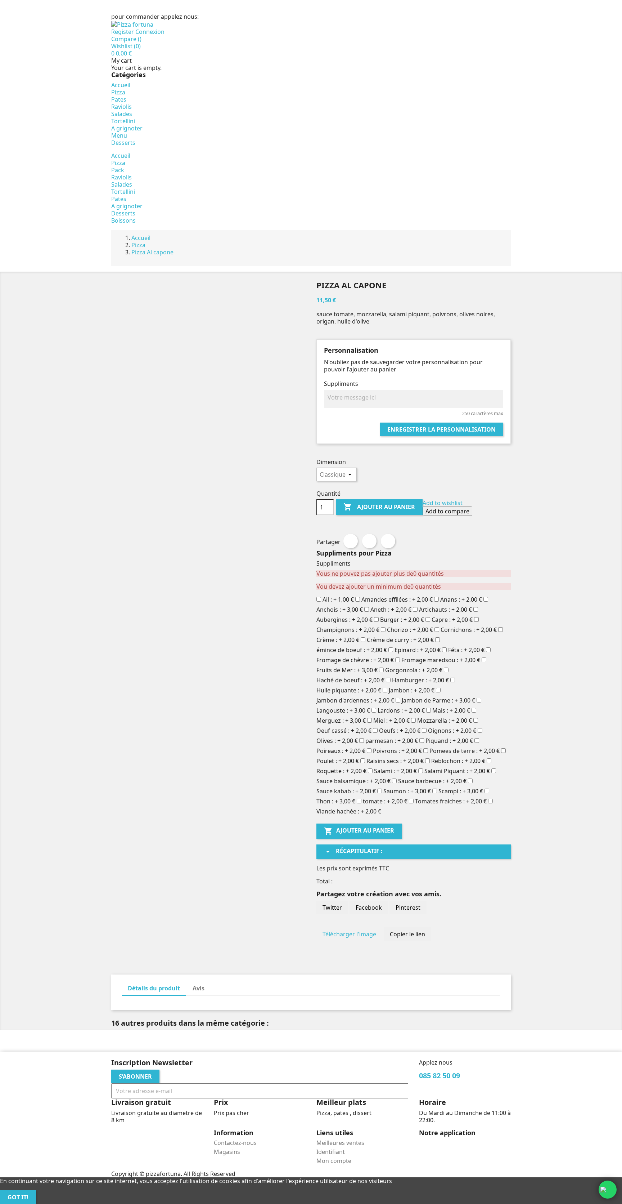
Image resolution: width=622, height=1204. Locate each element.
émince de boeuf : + (351, 650)
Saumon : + (407, 791)
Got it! (18, 1197)
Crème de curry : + (400, 639)
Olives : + (337, 740)
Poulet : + (337, 760)
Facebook (369, 907)
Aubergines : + (344, 619)
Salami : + (395, 771)
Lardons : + (401, 710)
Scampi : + (460, 791)
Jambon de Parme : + (438, 700)
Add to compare (447, 511)
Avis (198, 988)
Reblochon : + (458, 760)
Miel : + (391, 720)
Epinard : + (418, 650)
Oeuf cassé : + (343, 730)
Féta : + (466, 650)
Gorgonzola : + (413, 670)
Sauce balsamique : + (353, 781)
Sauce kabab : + (346, 791)
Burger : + (402, 619)
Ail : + (338, 599)
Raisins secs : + (395, 760)
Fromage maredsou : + (440, 660)
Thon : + (335, 801)
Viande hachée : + (348, 811)
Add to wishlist (443, 503)
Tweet (369, 541)
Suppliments (341, 383)
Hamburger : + (420, 680)
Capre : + (452, 619)
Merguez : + (341, 720)
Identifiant (330, 1152)
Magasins (227, 1152)
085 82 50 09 (217, 17)
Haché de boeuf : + (350, 680)
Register (123, 32)
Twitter (332, 907)
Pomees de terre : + (464, 750)
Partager (350, 541)
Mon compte (333, 1161)
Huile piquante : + (348, 690)
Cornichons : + (469, 629)
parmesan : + (391, 740)
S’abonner (135, 1076)
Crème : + (337, 639)
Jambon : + (411, 690)
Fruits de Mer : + (347, 670)
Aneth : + (390, 609)
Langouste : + (343, 710)
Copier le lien (407, 934)
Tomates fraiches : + (451, 801)
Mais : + (451, 710)
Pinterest (388, 541)
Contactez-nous (235, 1143)
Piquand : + (449, 740)
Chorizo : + (410, 629)
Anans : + (461, 599)
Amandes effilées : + (397, 599)
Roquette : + (341, 771)
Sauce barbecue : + (432, 781)
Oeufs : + (399, 730)
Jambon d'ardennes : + (355, 700)
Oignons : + (452, 730)
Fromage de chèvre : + (355, 660)
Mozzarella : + (444, 720)
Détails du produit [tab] (154, 988)
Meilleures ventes (340, 1143)
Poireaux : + (340, 750)
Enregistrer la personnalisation (441, 429)
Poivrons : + (397, 750)
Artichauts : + (445, 609)
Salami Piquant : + (457, 771)
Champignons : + (347, 629)
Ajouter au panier (379, 507)
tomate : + (385, 801)
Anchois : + (339, 609)
